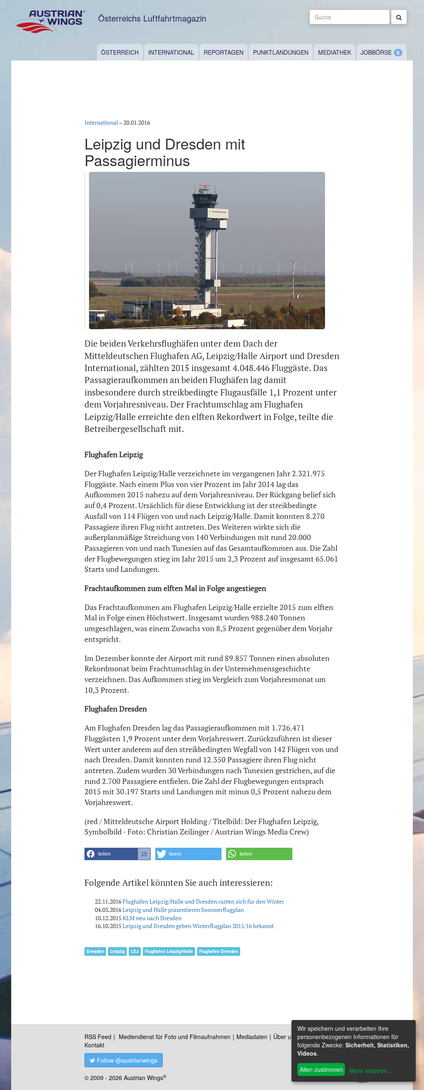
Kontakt (94, 1045)
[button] (117, 854)
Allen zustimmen (321, 1069)
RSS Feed (97, 1036)
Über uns (285, 1036)
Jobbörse (376, 52)
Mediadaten (251, 1036)
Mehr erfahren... (370, 1070)
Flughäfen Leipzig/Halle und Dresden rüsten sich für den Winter (203, 901)
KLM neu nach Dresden (152, 918)
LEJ (135, 951)
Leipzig (117, 951)
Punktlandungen (280, 52)
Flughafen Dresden (218, 951)
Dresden (95, 951)
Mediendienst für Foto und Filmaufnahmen (175, 1036)
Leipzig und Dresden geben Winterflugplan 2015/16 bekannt (198, 926)
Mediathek (334, 52)
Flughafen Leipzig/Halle (169, 951)
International (171, 52)
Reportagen (223, 52)
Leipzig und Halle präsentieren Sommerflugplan (183, 910)
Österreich (120, 52)
